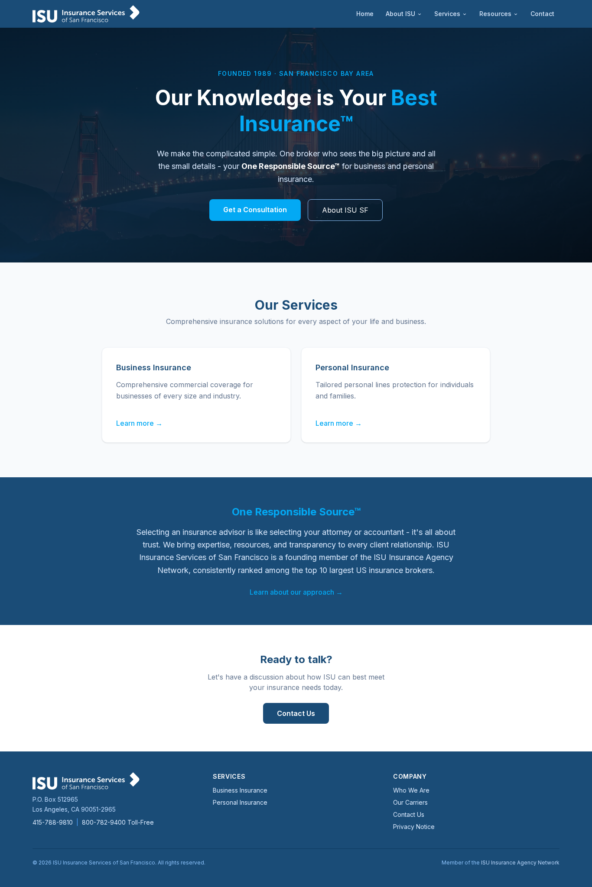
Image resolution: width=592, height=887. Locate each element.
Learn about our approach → (296, 592)
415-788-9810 (53, 822)
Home (365, 13)
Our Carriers (410, 802)
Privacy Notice (414, 826)
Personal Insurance (240, 802)
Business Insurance (240, 790)
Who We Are (411, 790)
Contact (542, 13)
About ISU (400, 13)
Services (447, 13)
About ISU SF (345, 210)
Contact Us (296, 713)
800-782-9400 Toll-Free (118, 822)
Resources (495, 13)
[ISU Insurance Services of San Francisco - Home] (86, 14)
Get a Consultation (255, 209)
